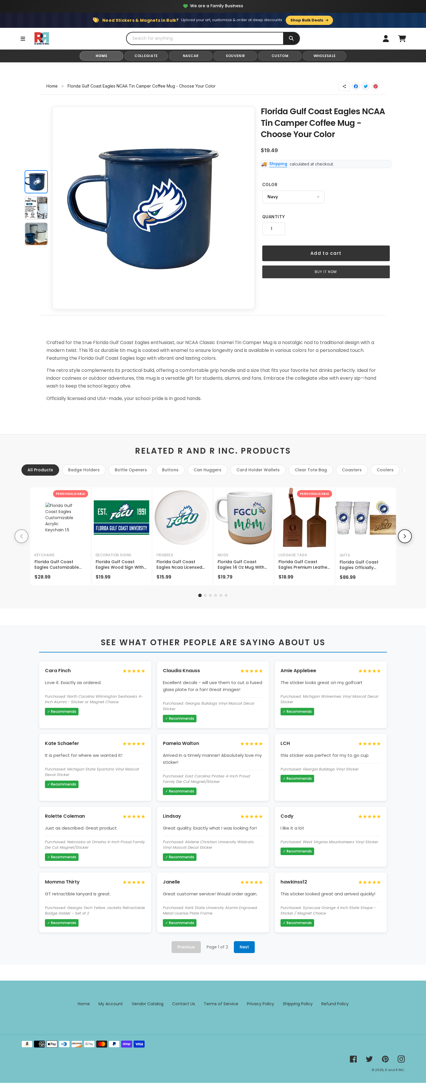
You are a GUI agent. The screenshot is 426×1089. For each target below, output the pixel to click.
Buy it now (326, 271)
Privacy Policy (260, 1004)
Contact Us (183, 1004)
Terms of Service (221, 1004)
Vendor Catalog (147, 1004)
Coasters (352, 470)
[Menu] (23, 38)
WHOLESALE (325, 55)
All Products (40, 470)
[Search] (291, 38)
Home (52, 85)
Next (244, 947)
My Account (111, 1004)
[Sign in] (386, 39)
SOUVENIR (235, 55)
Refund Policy (335, 1004)
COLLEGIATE (146, 55)
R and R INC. (395, 1070)
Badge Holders (84, 470)
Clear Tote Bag (311, 470)
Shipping (278, 163)
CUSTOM (280, 55)
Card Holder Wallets (258, 470)
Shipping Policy (298, 1004)
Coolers (385, 470)
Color (270, 184)
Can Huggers (207, 470)
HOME (101, 55)
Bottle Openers (131, 470)
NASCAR (191, 55)
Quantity (273, 216)
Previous (186, 947)
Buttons (170, 470)
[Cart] (402, 39)
